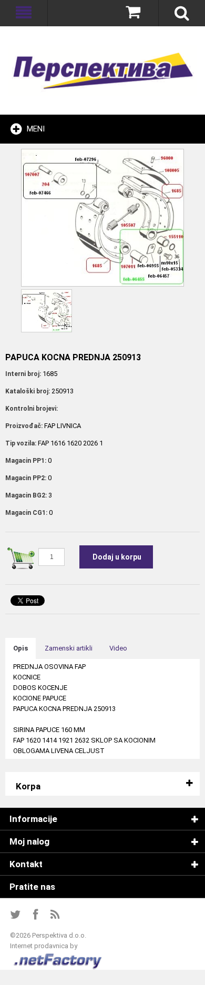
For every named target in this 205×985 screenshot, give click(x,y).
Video (118, 648)
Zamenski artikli (69, 648)
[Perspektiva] (102, 70)
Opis (20, 648)
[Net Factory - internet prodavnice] (58, 956)
